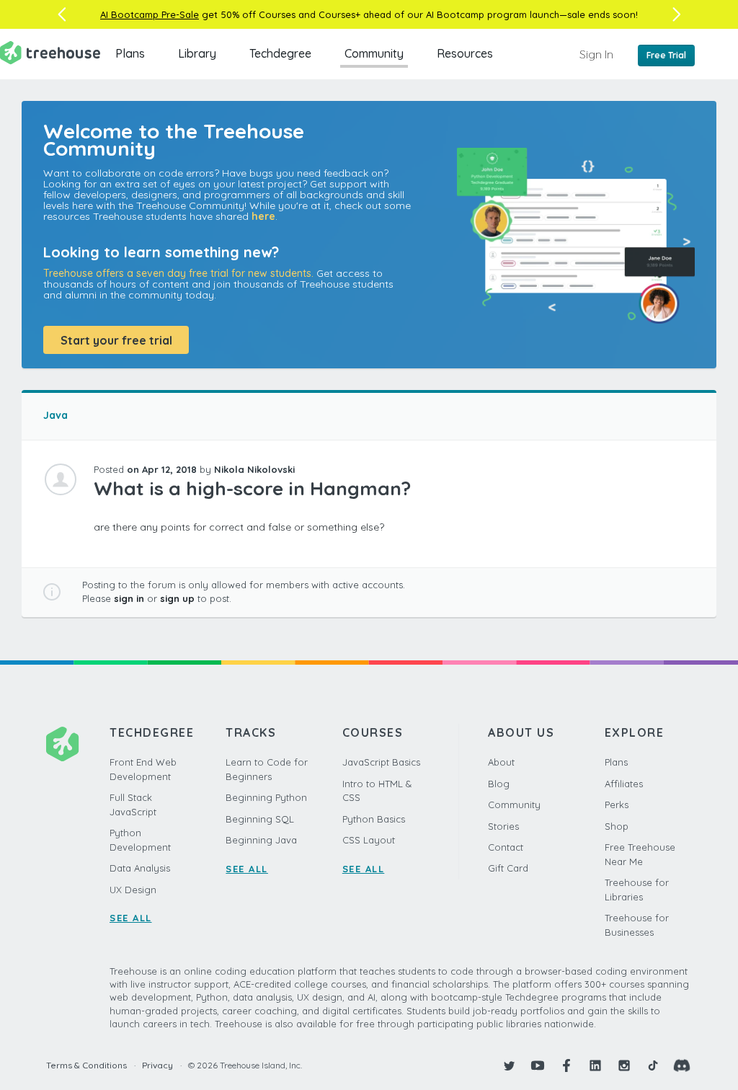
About (501, 762)
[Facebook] (566, 1065)
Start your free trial (116, 340)
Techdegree (280, 53)
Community (374, 53)
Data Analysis (140, 868)
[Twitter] (509, 1065)
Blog (499, 783)
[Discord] (682, 1065)
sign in (129, 598)
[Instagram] (624, 1065)
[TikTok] (653, 1065)
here (263, 216)
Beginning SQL (260, 819)
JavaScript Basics (381, 762)
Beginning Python (266, 797)
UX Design (133, 889)
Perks (616, 804)
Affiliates (624, 783)
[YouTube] (538, 1065)
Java (55, 415)
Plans (130, 53)
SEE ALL (131, 917)
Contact (505, 847)
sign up (177, 598)
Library (197, 53)
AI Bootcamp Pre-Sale (149, 14)
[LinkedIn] (595, 1065)
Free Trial (666, 55)
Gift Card (508, 868)
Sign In (596, 54)
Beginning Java (261, 840)
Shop (616, 826)
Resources (465, 53)
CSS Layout (368, 840)
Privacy (157, 1065)
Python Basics (373, 819)
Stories (503, 826)
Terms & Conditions (86, 1065)
